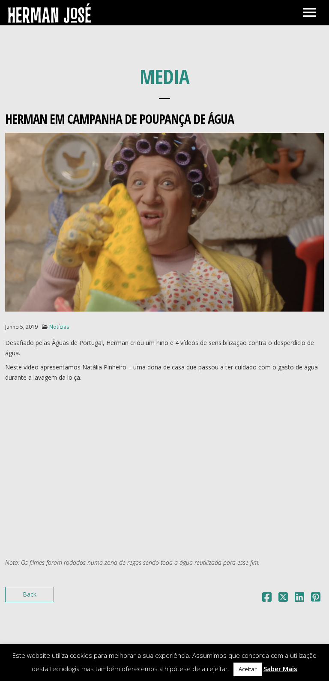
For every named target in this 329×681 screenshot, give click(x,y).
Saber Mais (280, 668)
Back (29, 594)
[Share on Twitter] (283, 598)
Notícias (59, 326)
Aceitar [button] (248, 669)
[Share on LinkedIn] (299, 598)
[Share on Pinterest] (316, 598)
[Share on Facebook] (267, 598)
